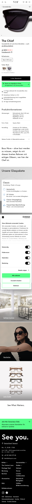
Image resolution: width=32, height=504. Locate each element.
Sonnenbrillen (7, 7)
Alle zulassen (16, 275)
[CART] (26, 2)
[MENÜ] (29, 2)
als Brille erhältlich (7, 46)
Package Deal (6, 468)
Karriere (4, 474)
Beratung (5, 471)
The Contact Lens (7, 465)
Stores (18, 471)
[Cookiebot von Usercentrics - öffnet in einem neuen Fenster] (23, 217)
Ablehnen (16, 285)
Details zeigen (22, 270)
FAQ (3, 483)
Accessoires (6, 478)
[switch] (27, 252)
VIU (16, 2)
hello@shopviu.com (10, 458)
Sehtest (18, 468)
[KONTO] (2, 2)
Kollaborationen (7, 488)
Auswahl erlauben (16, 280)
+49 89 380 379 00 (10, 455)
